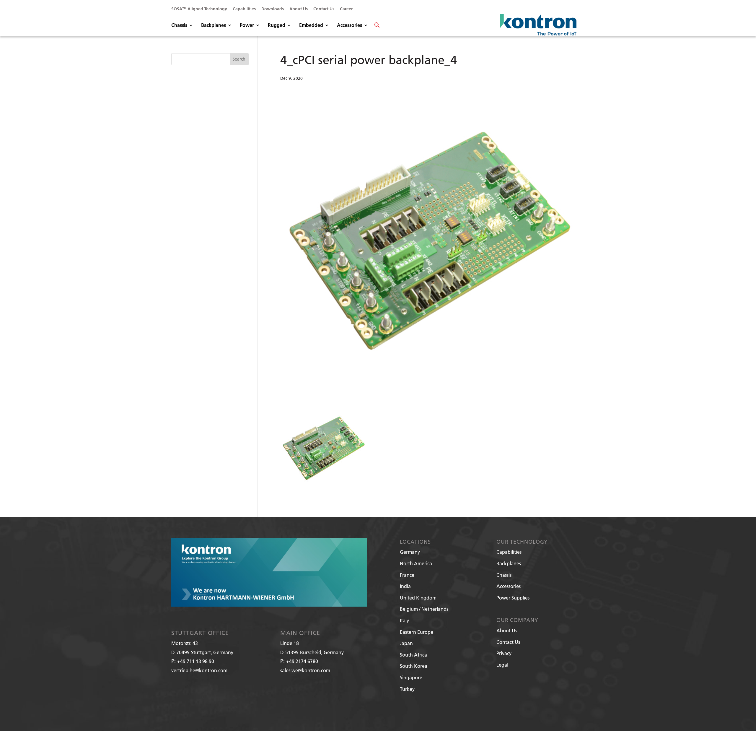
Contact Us (323, 9)
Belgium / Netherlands (424, 609)
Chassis (179, 25)
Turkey (407, 689)
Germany (410, 552)
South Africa (413, 655)
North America (416, 563)
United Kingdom (418, 597)
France (407, 575)
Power (247, 25)
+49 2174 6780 (302, 661)
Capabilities (244, 9)
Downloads (272, 9)
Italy (404, 620)
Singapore (411, 677)
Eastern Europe (416, 632)
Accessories (349, 25)
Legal (502, 665)
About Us (298, 9)
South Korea (413, 666)
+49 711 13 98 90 (195, 661)
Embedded (311, 25)
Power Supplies (512, 597)
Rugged (276, 25)
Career (346, 9)
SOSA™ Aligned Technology (199, 9)
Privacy (503, 653)
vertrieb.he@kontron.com (199, 670)
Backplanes (213, 25)
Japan (406, 643)
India (405, 586)
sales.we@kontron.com (305, 670)
